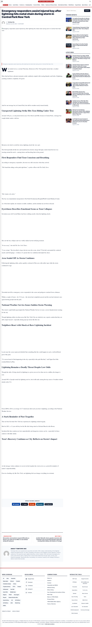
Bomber (74, 593)
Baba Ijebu (5, 581)
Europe (19, 586)
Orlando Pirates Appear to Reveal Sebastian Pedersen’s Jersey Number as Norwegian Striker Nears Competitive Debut (81, 66)
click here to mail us (49, 624)
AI (3, 578)
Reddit (32, 504)
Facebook (17, 504)
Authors (49, 580)
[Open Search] (90, 1)
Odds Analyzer (74, 613)
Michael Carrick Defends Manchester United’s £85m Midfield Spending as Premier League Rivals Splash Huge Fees (81, 112)
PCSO (10, 594)
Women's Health (84, 603)
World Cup (17, 602)
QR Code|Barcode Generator (85, 583)
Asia (8, 578)
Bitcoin (12, 581)
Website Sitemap (6, 611)
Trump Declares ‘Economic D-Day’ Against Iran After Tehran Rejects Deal (80, 29)
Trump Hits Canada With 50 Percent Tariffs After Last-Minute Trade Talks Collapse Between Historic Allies (81, 85)
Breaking (5, 4)
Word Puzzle (85, 586)
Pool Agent (16, 594)
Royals (4, 597)
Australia (13, 578)
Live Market (74, 603)
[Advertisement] (32, 87)
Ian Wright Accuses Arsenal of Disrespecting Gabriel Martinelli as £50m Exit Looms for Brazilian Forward (80, 121)
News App (49, 594)
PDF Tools (75, 578)
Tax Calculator (85, 606)
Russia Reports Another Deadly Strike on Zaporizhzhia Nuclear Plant (80, 45)
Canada (18, 581)
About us (49, 578)
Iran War (12, 589)
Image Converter (85, 578)
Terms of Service (51, 603)
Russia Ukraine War (13, 597)
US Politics (5, 602)
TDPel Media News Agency (46, 1)
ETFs (14, 586)
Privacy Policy (50, 599)
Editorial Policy (51, 587)
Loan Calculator (74, 606)
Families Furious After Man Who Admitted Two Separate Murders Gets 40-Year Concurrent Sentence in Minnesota (81, 103)
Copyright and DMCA (52, 585)
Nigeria (4, 594)
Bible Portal (85, 600)
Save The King (75, 596)
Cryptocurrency (6, 586)
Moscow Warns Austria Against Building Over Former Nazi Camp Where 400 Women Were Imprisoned (80, 37)
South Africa (6, 600)
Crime (14, 583)
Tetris (85, 596)
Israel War (5, 592)
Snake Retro (74, 590)
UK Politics (17, 600)
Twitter (25, 504)
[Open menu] (2, 1)
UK (12, 600)
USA (12, 602)
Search (87, 10)
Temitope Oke (11, 22)
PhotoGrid (74, 586)
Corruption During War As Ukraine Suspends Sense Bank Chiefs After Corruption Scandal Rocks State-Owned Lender (80, 20)
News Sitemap (16, 611)
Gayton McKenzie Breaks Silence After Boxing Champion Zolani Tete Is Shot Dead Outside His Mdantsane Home (81, 76)
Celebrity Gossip (7, 583)
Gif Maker (75, 582)
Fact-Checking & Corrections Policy (56, 592)
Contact (49, 582)
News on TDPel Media (52, 596)
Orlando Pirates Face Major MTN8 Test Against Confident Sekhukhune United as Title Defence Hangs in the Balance (81, 57)
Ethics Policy (50, 589)
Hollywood (5, 589)
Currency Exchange (85, 609)
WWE (4, 605)
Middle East (13, 592)
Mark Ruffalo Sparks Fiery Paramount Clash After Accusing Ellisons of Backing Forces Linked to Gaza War (81, 94)
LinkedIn (41, 504)
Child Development (75, 609)
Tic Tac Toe (85, 590)
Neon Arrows (85, 593)
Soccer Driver (75, 600)
